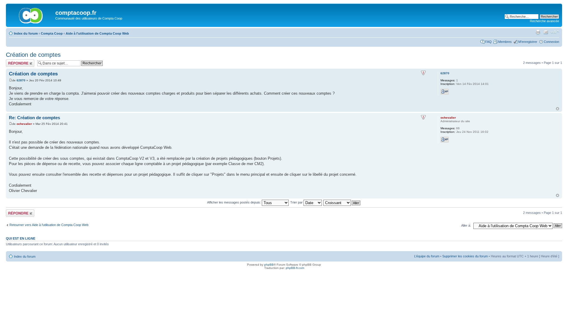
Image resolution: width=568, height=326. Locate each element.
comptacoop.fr (75, 12)
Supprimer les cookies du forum (465, 256)
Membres (505, 41)
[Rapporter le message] (423, 73)
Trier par (297, 202)
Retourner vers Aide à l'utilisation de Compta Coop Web (48, 225)
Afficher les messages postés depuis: (234, 202)
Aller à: (466, 225)
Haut (557, 108)
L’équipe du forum (426, 256)
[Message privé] (444, 92)
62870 (21, 80)
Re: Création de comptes (34, 117)
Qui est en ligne (20, 238)
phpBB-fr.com (295, 267)
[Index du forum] (31, 14)
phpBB (269, 264)
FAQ (488, 41)
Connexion (551, 41)
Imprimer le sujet (538, 32)
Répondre (13, 61)
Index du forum (26, 33)
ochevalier (24, 123)
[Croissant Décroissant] (342, 202)
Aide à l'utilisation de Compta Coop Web (97, 33)
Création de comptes (33, 54)
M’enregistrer (527, 41)
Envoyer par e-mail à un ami (546, 32)
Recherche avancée (544, 21)
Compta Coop (52, 33)
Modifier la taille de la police (555, 32)
